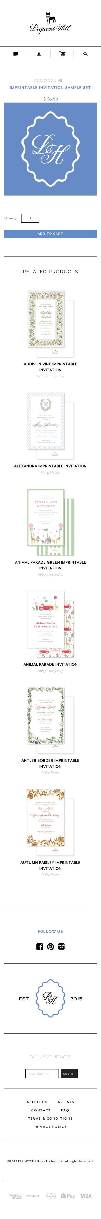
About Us (37, 1102)
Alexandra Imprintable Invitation (50, 466)
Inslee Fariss (50, 772)
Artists (66, 1102)
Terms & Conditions (50, 1118)
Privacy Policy (50, 1127)
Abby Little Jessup (50, 574)
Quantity (10, 218)
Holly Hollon (50, 472)
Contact (41, 1110)
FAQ (65, 1110)
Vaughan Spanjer (50, 376)
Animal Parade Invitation (51, 664)
